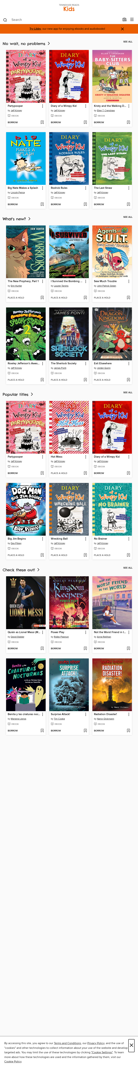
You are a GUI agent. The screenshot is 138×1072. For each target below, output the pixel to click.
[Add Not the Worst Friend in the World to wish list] (128, 648)
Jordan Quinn (104, 368)
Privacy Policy (95, 1043)
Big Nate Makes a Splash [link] (23, 188)
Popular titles (16, 394)
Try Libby (35, 29)
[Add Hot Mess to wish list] (85, 473)
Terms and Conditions (67, 1043)
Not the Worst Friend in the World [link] (110, 632)
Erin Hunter (16, 285)
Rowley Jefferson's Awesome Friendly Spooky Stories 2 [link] (24, 363)
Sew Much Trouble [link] (105, 281)
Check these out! (19, 569)
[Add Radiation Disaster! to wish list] (128, 731)
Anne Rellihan (104, 636)
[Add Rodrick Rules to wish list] (85, 204)
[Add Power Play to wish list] (85, 648)
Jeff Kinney (16, 110)
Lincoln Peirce (18, 192)
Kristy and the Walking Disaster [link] (110, 106)
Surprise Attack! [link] (60, 714)
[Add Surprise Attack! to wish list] (85, 731)
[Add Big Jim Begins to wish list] (42, 555)
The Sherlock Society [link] (64, 363)
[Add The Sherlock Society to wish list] (85, 380)
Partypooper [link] (15, 106)
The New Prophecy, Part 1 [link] (23, 281)
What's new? (15, 218)
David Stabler (17, 636)
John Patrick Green (106, 285)
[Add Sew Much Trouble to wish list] (128, 298)
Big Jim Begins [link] (17, 538)
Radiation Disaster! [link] (105, 714)
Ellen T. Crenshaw (106, 110)
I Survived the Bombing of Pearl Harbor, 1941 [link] (67, 281)
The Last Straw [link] (103, 188)
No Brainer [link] (100, 538)
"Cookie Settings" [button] (102, 1052)
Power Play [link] (57, 632)
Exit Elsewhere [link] (103, 363)
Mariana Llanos (18, 718)
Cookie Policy (12, 1061)
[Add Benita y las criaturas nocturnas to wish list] (42, 731)
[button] (42, 106)
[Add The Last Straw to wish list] (128, 204)
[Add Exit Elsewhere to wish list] (128, 380)
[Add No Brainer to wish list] (128, 555)
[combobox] (61, 20)
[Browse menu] (132, 19)
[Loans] (124, 20)
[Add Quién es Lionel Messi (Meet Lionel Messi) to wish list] (42, 648)
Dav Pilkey (16, 543)
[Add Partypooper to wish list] (42, 122)
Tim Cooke (59, 718)
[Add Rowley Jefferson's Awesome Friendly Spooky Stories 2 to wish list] (42, 380)
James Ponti (60, 368)
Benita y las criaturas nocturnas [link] (24, 714)
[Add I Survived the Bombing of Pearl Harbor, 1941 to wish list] (85, 298)
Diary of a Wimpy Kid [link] (64, 106)
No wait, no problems (25, 43)
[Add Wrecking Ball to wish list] (85, 555)
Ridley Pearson (61, 636)
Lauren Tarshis (61, 285)
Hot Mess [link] (56, 457)
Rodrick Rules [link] (59, 188)
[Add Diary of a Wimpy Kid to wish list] (85, 122)
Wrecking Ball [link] (59, 538)
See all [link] (127, 41)
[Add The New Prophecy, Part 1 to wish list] (42, 298)
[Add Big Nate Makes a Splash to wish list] (42, 204)
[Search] (5, 20)
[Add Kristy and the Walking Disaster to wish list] (128, 122)
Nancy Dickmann (105, 718)
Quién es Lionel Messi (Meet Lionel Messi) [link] (24, 632)
